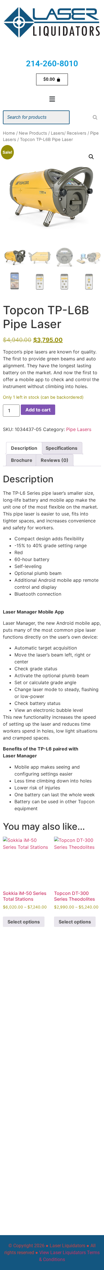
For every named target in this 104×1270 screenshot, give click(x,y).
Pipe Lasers (78, 429)
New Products (33, 133)
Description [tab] (24, 448)
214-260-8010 (52, 63)
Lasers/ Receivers (68, 133)
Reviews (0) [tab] (54, 460)
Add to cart (38, 410)
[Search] (95, 117)
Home (9, 133)
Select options (24, 922)
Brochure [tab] (21, 460)
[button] (52, 99)
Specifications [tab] (61, 448)
